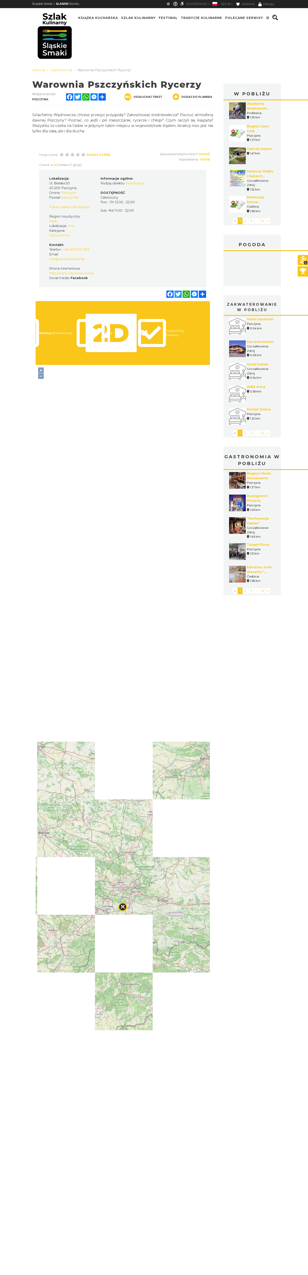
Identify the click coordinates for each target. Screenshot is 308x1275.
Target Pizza (258, 545)
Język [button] (225, 4)
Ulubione (248, 4)
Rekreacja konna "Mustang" (256, 202)
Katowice (252, 269)
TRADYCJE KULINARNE (201, 17)
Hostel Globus (259, 409)
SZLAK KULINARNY (138, 17)
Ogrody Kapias (259, 149)
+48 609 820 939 (76, 250)
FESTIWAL (168, 17)
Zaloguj (268, 4)
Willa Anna (256, 387)
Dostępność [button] (196, 4)
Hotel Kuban (257, 364)
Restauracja (135, 183)
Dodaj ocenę (98, 154)
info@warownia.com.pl (67, 259)
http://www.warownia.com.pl (71, 273)
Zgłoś (204, 154)
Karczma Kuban (260, 342)
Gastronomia (59, 235)
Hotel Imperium (260, 319)
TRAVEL (68, 3)
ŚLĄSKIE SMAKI (42, 3)
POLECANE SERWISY (244, 17)
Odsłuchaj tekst (147, 97)
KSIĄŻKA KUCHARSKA (98, 17)
